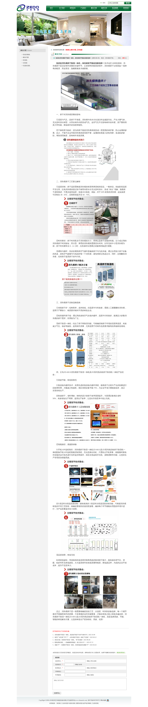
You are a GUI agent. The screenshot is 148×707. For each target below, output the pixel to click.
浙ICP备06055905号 (94, 700)
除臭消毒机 (26, 54)
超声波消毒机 (87, 703)
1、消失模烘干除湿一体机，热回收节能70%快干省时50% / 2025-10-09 (74, 635)
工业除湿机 (95, 703)
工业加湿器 (64, 703)
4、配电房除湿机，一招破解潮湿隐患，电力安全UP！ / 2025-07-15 (73, 642)
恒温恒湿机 (26, 65)
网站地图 (103, 700)
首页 (104, 3)
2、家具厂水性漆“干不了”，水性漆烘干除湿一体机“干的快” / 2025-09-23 (74, 637)
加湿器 (25, 63)
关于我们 (62, 8)
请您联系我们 (121, 652)
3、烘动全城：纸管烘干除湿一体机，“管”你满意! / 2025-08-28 (71, 640)
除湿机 (25, 60)
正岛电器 (28, 7)
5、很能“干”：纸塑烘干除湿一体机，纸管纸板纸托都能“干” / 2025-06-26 (74, 645)
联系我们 (126, 8)
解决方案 (94, 8)
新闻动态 (72, 8)
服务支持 (104, 8)
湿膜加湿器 (79, 703)
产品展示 (83, 8)
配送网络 (115, 8)
